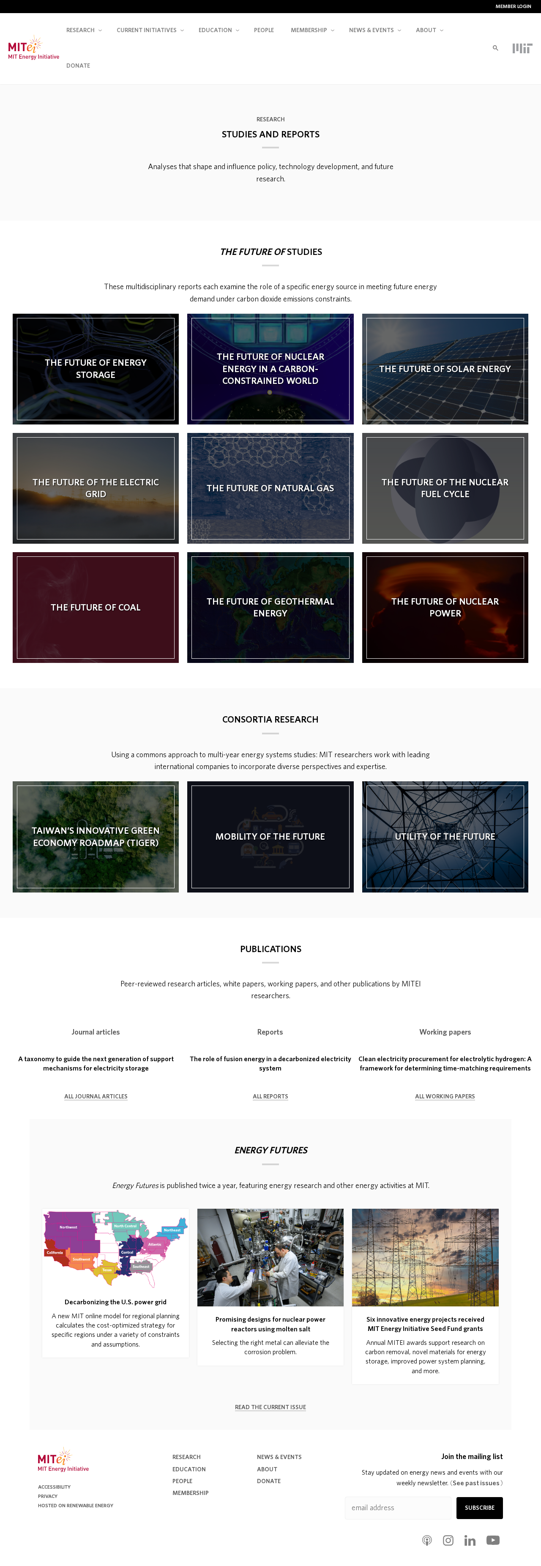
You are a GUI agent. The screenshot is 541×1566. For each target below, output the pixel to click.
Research (80, 30)
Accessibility (54, 1486)
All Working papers (445, 1097)
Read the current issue (270, 1407)
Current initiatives (147, 30)
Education (215, 30)
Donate (78, 66)
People (264, 30)
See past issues (476, 1483)
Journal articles (95, 1032)
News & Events (279, 1457)
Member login (513, 6)
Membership (309, 30)
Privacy (47, 1496)
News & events (371, 30)
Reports (270, 1032)
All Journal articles (96, 1097)
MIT (523, 48)
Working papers (445, 1032)
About (426, 30)
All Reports (270, 1097)
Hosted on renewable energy (75, 1505)
